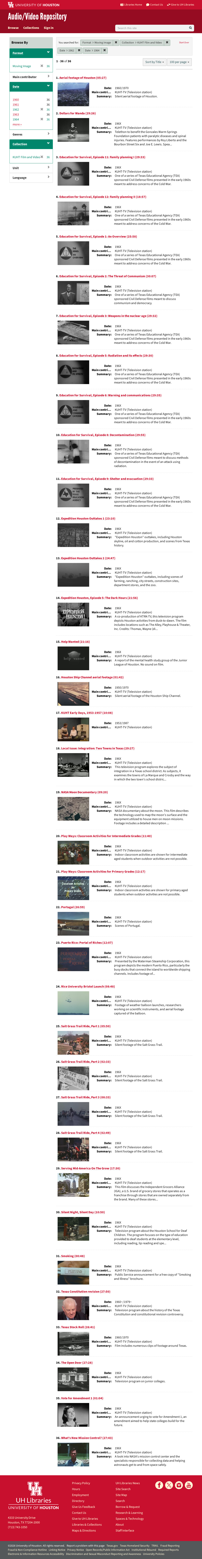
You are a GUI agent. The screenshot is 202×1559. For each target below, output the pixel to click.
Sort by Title (153, 62)
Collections (31, 28)
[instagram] (179, 1485)
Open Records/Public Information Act (108, 1550)
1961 (16, 104)
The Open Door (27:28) (77, 1363)
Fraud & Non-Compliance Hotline (27, 1550)
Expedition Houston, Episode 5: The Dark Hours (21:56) (99, 598)
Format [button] (18, 53)
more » (17, 124)
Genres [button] (17, 134)
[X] (169, 1485)
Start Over (184, 42)
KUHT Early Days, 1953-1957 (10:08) (87, 713)
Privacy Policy (81, 1483)
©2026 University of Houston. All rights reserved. (36, 1546)
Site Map (121, 1495)
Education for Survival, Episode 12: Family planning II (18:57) (102, 197)
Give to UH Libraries (85, 1519)
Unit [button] (16, 168)
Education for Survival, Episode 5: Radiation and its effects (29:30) (106, 355)
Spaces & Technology (130, 1519)
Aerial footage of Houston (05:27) (83, 78)
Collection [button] (20, 144)
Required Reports (168, 1550)
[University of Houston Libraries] (33, 1495)
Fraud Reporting (170, 1546)
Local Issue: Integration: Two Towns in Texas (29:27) (98, 748)
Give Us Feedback (83, 1507)
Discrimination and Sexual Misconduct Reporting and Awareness (103, 1554)
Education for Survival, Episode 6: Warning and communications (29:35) (110, 395)
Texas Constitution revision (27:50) (85, 1291)
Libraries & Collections (87, 1524)
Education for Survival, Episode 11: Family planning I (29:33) (102, 157)
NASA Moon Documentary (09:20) (84, 792)
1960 (16, 100)
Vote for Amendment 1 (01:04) (82, 1398)
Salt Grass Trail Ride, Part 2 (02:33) (86, 1062)
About (120, 1524)
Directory (78, 1501)
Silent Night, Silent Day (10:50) (83, 1212)
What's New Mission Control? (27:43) (87, 1438)
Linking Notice (57, 1550)
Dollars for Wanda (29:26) (77, 113)
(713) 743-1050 (17, 1527)
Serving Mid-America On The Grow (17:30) (90, 1168)
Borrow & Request (128, 1507)
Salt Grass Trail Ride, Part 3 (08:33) (86, 1097)
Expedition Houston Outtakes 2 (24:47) (88, 558)
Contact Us (79, 1513)
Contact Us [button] (156, 5)
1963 (16, 114)
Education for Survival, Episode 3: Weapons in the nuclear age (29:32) (108, 316)
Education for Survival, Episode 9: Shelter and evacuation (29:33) (107, 479)
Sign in (48, 28)
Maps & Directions (84, 1530)
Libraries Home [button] (133, 5)
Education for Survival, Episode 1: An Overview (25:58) (98, 236)
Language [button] (19, 178)
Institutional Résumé (144, 1550)
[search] (190, 28)
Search (120, 1501)
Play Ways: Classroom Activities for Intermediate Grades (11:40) (106, 836)
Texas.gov (112, 1546)
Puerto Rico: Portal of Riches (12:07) (87, 943)
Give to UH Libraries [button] (182, 5)
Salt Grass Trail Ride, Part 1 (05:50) (86, 1026)
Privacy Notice (75, 1550)
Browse (13, 28)
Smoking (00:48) (73, 1256)
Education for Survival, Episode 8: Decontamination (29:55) (103, 435)
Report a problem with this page (86, 1546)
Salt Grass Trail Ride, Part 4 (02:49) (86, 1133)
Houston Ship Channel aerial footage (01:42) (92, 677)
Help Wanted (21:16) (75, 642)
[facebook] (159, 1485)
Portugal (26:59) (73, 907)
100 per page (178, 62)
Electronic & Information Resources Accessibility (36, 1554)
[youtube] (189, 1485)
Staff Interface (125, 1530)
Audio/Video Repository (37, 17)
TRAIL (155, 1546)
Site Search (123, 1489)
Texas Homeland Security (135, 1546)
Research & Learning (129, 1513)
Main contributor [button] (25, 77)
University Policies (153, 1554)
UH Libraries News (128, 1483)
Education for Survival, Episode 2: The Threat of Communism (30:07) (107, 276)
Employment (80, 1495)
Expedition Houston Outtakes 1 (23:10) (88, 518)
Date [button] (16, 87)
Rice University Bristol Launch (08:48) (88, 986)
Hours (76, 1489)
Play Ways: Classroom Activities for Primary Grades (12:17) (103, 871)
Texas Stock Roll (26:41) (78, 1327)
